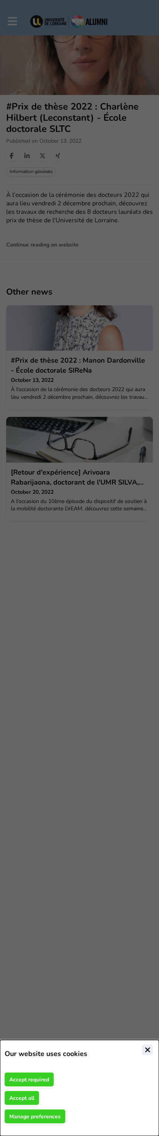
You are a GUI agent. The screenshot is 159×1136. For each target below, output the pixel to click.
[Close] (147, 1049)
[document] (79, 1088)
